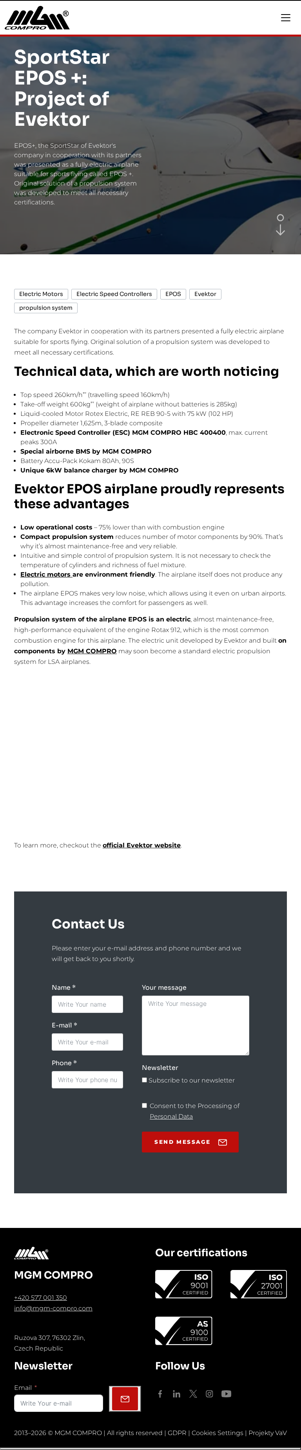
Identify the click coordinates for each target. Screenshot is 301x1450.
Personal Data (171, 1116)
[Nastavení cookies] (150, 1449)
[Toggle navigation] (285, 17)
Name (61, 987)
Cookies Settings (217, 1433)
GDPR (177, 1433)
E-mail (62, 1025)
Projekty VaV (267, 1433)
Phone (62, 1063)
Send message (182, 1142)
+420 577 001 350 (40, 1297)
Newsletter (160, 1068)
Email (23, 1387)
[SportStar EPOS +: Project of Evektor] (280, 229)
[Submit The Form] (125, 1399)
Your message (164, 987)
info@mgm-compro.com (53, 1308)
